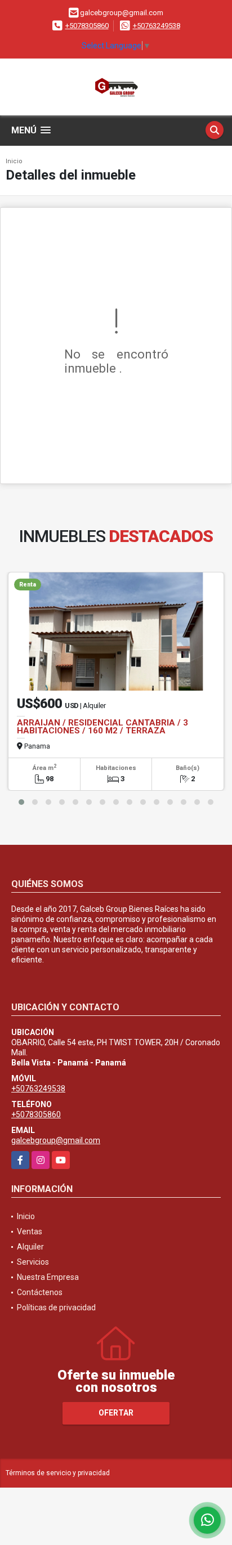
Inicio (14, 161)
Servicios (33, 1261)
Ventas (29, 1231)
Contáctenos (40, 1292)
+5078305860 (87, 25)
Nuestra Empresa (48, 1277)
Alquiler (30, 1246)
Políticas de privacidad (56, 1307)
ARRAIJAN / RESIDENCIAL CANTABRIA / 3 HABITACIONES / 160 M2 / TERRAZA (102, 727)
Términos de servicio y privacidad (58, 1473)
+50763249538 (156, 25)
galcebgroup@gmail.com (55, 1140)
